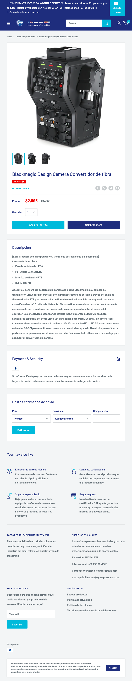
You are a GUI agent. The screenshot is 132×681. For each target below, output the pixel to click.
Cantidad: (17, 212)
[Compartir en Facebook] (97, 187)
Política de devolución (79, 605)
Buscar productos (77, 594)
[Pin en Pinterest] (104, 187)
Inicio (9, 36)
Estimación (23, 430)
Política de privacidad (79, 599)
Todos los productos (25, 36)
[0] (126, 23)
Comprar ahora (93, 224)
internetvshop (21, 188)
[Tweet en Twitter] (110, 187)
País (14, 411)
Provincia (58, 411)
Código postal (100, 411)
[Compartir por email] (117, 187)
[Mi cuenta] (118, 23)
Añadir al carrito (38, 224)
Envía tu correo (117, 10)
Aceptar (113, 667)
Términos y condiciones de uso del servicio (91, 610)
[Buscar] (106, 23)
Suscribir (17, 624)
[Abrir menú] (8, 23)
